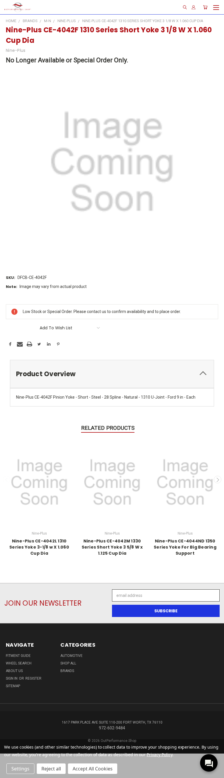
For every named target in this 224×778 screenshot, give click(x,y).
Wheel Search (19, 663)
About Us (14, 671)
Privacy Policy (159, 754)
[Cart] (205, 7)
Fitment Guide (18, 656)
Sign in (12, 678)
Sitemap (13, 686)
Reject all (51, 768)
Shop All (68, 663)
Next (217, 479)
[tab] (112, 374)
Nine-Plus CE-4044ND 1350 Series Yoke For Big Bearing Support (185, 547)
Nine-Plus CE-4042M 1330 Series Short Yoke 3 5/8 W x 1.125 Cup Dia (112, 547)
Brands (67, 671)
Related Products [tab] (107, 428)
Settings (20, 768)
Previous (6, 479)
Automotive (71, 656)
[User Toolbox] (193, 7)
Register (33, 678)
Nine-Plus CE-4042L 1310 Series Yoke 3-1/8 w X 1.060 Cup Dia (39, 547)
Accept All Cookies (93, 768)
